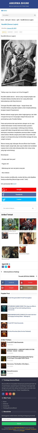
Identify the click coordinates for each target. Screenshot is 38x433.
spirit (18, 20)
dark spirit (7, 20)
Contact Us (6, 406)
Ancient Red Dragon (24, 253)
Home (2, 20)
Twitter (19, 199)
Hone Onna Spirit (23, 245)
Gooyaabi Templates (30, 429)
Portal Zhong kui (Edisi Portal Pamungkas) (19, 297)
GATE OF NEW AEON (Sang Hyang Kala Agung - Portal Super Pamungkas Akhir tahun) (20, 357)
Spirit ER (5, 264)
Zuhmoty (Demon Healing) (11, 272)
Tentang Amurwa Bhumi (10, 408)
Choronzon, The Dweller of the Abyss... (18, 364)
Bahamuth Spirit (6, 259)
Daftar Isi (5, 403)
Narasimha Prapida (13, 233)
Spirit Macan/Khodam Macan (9, 231)
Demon (13, 20)
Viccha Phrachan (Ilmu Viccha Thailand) (19, 331)
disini (14, 184)
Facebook (19, 194)
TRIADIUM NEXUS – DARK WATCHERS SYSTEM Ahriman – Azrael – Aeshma (20, 350)
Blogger (22, 430)
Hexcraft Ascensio (12, 371)
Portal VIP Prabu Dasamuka (15, 323)
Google (19, 189)
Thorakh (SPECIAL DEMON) (25, 231)
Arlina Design (12, 429)
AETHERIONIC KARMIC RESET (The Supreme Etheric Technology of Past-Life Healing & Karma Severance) (22, 308)
